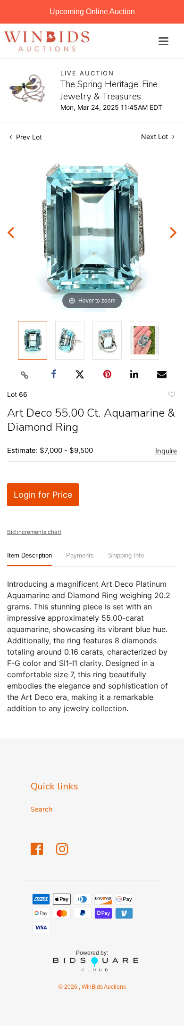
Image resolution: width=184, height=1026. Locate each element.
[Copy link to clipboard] (25, 374)
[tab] (29, 559)
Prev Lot (28, 137)
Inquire (166, 451)
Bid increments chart (34, 531)
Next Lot (155, 136)
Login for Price (43, 495)
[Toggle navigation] (163, 41)
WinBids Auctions (103, 987)
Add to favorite (171, 396)
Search (41, 809)
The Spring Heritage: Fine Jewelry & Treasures (109, 90)
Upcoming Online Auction (92, 12)
